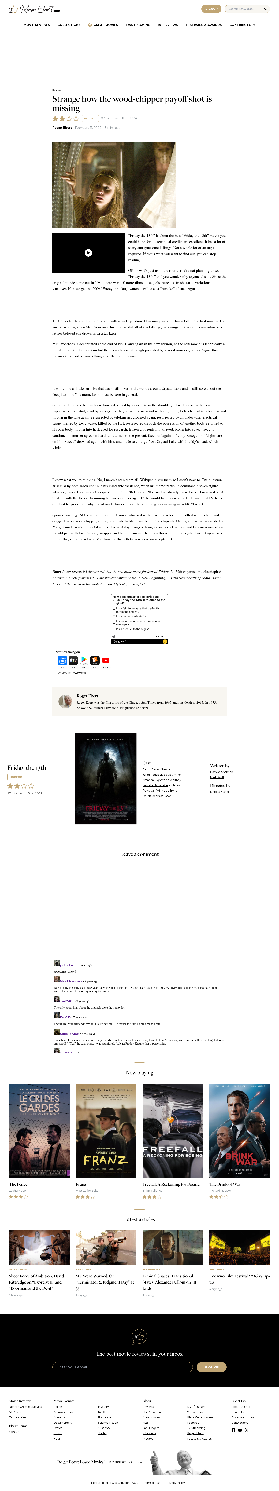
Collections (69, 25)
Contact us (239, 1412)
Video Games (196, 1412)
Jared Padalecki (153, 774)
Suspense (104, 1428)
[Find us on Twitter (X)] (246, 1430)
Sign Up (14, 1432)
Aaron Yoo (149, 769)
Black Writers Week (200, 1417)
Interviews (168, 25)
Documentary (63, 1422)
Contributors (242, 25)
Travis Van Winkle (154, 790)
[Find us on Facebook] (233, 1430)
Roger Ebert (62, 128)
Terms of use (151, 1483)
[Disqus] (139, 1005)
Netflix (102, 1412)
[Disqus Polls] (139, 911)
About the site (241, 1407)
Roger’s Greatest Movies (25, 1407)
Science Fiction (108, 1422)
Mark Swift (217, 777)
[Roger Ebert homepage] (34, 9)
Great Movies (106, 25)
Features (193, 1422)
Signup (211, 9)
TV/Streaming (138, 25)
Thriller (102, 1433)
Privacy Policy (175, 1483)
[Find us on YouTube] (240, 1430)
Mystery (103, 1407)
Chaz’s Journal (152, 1412)
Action (58, 1407)
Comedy (59, 1417)
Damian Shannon (221, 772)
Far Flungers (151, 1428)
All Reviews (16, 1412)
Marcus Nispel (219, 791)
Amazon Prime (64, 1412)
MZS (146, 1422)
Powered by (63, 672)
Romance (104, 1417)
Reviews (57, 90)
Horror (90, 118)
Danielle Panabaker (155, 785)
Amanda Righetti (154, 780)
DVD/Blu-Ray (196, 1407)
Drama (58, 1428)
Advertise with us (243, 1417)
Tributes (148, 1438)
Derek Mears (151, 796)
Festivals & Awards (204, 25)
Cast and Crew (18, 1417)
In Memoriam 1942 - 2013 (125, 1462)
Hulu (57, 1438)
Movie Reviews (37, 25)
